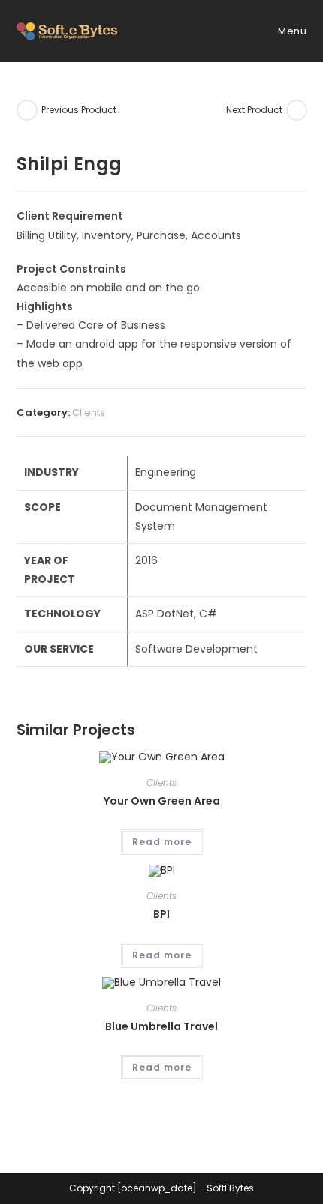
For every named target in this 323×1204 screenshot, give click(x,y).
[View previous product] (27, 110)
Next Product (254, 109)
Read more (162, 841)
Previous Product (78, 109)
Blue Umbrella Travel (161, 1026)
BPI (161, 914)
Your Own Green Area (162, 800)
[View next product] (296, 110)
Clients (88, 412)
